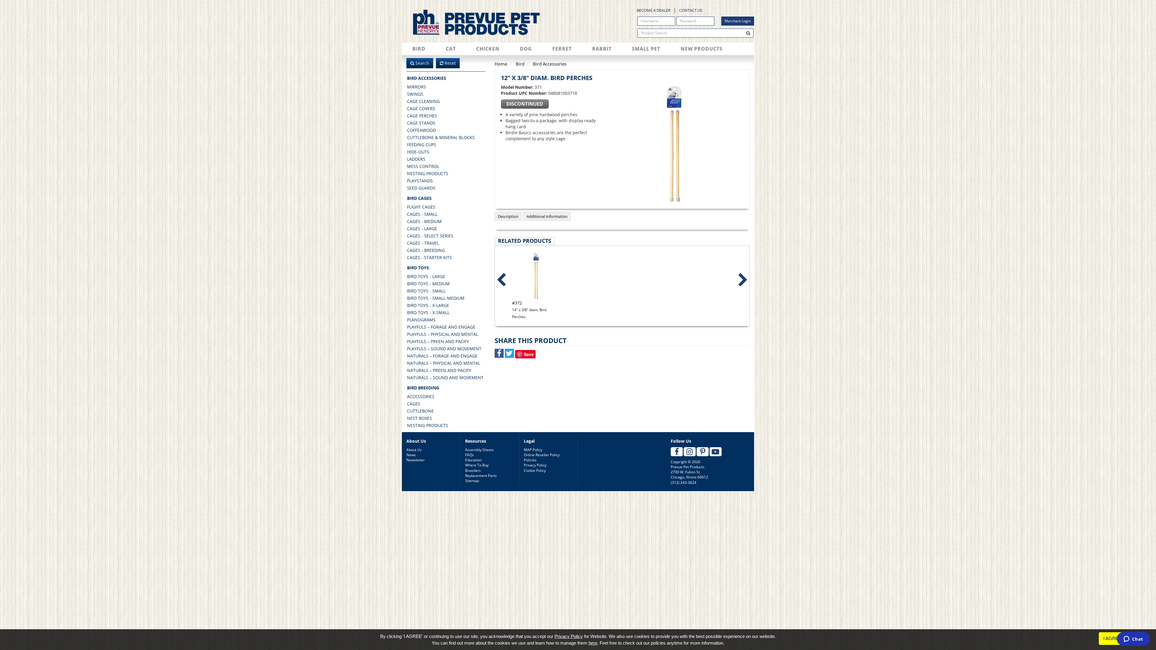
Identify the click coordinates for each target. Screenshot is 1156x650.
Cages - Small (422, 214)
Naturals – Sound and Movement (445, 377)
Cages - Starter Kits (429, 257)
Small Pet (646, 48)
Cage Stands (421, 123)
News (411, 454)
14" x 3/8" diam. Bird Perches (529, 309)
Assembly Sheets (479, 449)
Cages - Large (422, 228)
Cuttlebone (420, 411)
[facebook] (677, 451)
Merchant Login (738, 20)
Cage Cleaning (423, 101)
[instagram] (690, 451)
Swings (415, 94)
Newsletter (415, 460)
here (593, 642)
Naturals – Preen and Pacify (439, 370)
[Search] (748, 33)
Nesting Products (427, 173)
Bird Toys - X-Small (428, 312)
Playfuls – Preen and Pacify (438, 341)
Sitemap (472, 480)
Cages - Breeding (426, 250)
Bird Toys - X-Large (428, 305)
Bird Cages (419, 198)
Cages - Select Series (430, 236)
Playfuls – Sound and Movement (444, 348)
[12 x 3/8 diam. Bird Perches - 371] (674, 144)
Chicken (487, 48)
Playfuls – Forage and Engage (441, 327)
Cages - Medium (424, 221)
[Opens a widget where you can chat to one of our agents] (1133, 639)
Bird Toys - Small (426, 291)
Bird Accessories (426, 78)
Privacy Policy (535, 465)
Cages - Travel (423, 243)
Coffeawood (421, 130)
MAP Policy (533, 449)
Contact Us (690, 10)
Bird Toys (418, 268)
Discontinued (524, 104)
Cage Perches (422, 116)
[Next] (743, 280)
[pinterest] (703, 451)
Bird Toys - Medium (428, 283)
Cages (413, 404)
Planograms (421, 320)
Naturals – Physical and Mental (443, 363)
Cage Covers (421, 108)
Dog (526, 48)
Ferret (562, 48)
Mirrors (416, 87)
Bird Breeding (423, 388)
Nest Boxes (419, 418)
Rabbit (601, 48)
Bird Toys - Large (426, 276)
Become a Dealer (653, 10)
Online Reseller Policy (542, 454)
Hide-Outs (418, 152)
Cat (451, 48)
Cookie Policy (535, 470)
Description (508, 216)
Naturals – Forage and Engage (442, 356)
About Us (414, 449)
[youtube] (716, 451)
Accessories (420, 396)
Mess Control (423, 166)
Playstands (420, 181)
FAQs (469, 454)
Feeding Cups (421, 144)
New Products (701, 48)
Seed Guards (421, 188)
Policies (530, 460)
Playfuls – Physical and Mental (442, 334)
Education (473, 460)
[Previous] (501, 280)
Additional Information (547, 216)
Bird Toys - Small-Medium (436, 298)
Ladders (416, 159)
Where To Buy (477, 465)
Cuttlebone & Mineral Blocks (441, 137)
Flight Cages (421, 207)
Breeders (473, 470)
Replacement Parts (481, 475)
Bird (418, 48)
